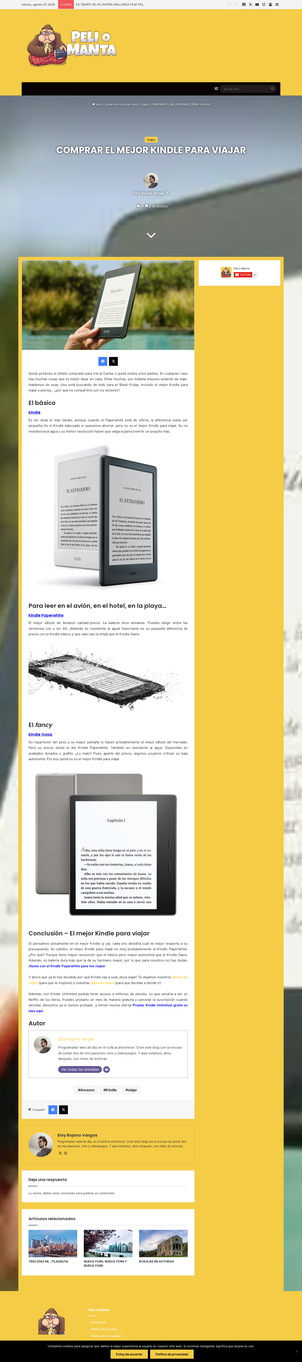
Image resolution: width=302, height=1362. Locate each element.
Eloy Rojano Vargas (149, 193)
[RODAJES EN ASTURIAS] (163, 1243)
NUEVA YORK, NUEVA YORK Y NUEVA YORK (105, 1263)
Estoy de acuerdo (129, 1354)
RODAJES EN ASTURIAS (156, 1261)
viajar (132, 1090)
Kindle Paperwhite (46, 615)
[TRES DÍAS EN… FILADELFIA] (53, 1243)
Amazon (87, 1090)
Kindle (111, 1090)
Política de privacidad (106, 1336)
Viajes (144, 104)
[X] (60, 1153)
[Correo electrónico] (106, 1069)
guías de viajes (102, 983)
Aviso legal (98, 1322)
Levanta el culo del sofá (121, 104)
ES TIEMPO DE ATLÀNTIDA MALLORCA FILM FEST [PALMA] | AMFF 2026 (126, 4)
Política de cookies (104, 1329)
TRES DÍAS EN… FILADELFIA (48, 1261)
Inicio (99, 104)
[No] (296, 1351)
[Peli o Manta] (71, 45)
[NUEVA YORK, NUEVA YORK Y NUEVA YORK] (108, 1243)
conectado (68, 1193)
